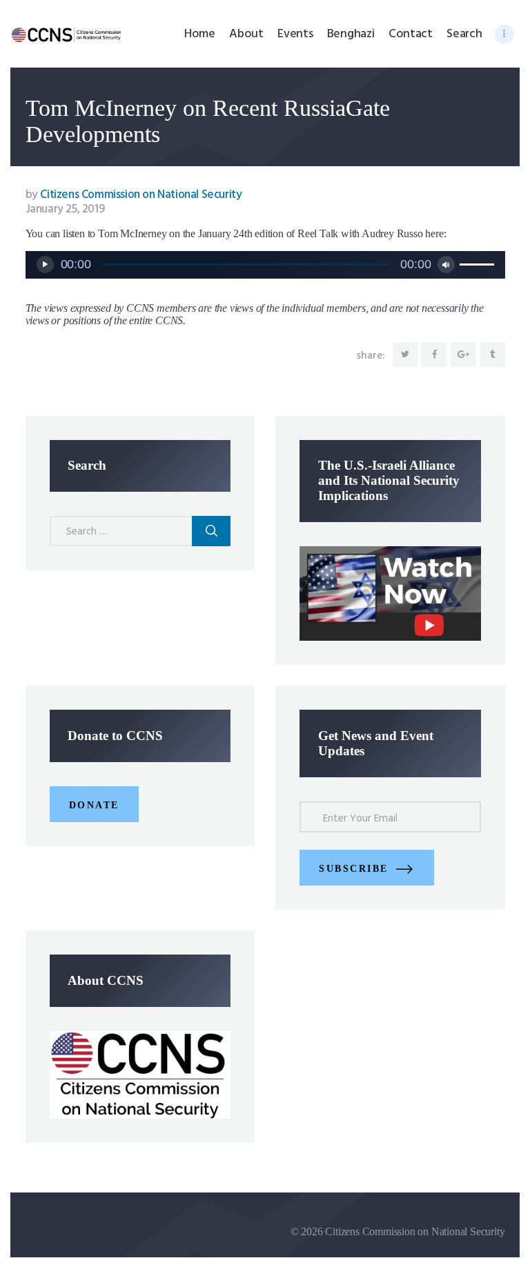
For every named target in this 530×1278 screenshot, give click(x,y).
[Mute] (446, 264)
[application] (265, 265)
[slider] (479, 263)
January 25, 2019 (65, 209)
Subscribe (354, 868)
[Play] (45, 264)
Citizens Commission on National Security (134, 195)
